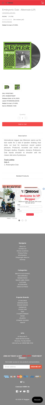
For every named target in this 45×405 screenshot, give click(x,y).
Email (19, 204)
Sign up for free (30, 214)
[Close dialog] (44, 189)
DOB (19, 209)
